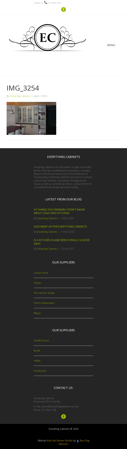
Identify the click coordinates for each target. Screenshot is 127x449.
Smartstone (40, 370)
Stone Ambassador (44, 302)
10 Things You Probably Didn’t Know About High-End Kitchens (59, 211)
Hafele (37, 360)
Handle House (41, 340)
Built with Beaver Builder (60, 440)
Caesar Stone (41, 272)
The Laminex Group (44, 292)
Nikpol (37, 313)
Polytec (37, 282)
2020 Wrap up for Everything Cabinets (60, 226)
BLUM (37, 350)
